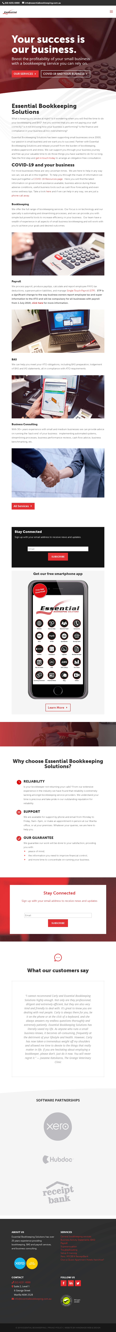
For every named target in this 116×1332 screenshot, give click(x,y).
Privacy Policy (55, 1327)
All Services (21, 506)
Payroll (64, 1243)
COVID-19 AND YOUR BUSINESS (63, 73)
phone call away (20, 195)
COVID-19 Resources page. (48, 179)
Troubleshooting (69, 1249)
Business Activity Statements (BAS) (78, 1239)
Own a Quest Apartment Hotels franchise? (82, 1259)
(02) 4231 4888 (12, 3)
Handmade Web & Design (88, 1327)
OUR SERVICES (23, 73)
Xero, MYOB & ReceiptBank (74, 1256)
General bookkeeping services (76, 1236)
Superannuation (69, 1246)
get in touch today (45, 158)
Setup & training (69, 1253)
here (48, 191)
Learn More (56, 707)
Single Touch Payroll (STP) (81, 290)
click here (37, 302)
